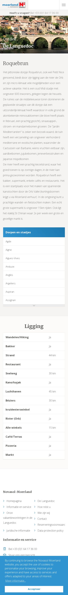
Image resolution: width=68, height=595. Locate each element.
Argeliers (11, 283)
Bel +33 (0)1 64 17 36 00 (34, 12)
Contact (42, 519)
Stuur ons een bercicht (21, 555)
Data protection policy (50, 530)
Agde (8, 241)
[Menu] (63, 5)
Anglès (9, 275)
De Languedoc (46, 501)
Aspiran (10, 291)
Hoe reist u (44, 507)
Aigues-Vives (13, 258)
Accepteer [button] (34, 589)
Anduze (10, 266)
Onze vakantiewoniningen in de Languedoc (17, 517)
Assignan (11, 300)
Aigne (9, 249)
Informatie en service (18, 507)
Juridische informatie (18, 530)
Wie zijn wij (43, 513)
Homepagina (13, 501)
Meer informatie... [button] (15, 581)
